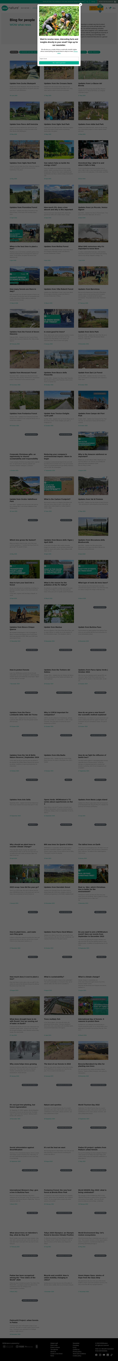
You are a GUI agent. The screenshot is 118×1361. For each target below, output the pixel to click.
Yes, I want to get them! (59, 62)
